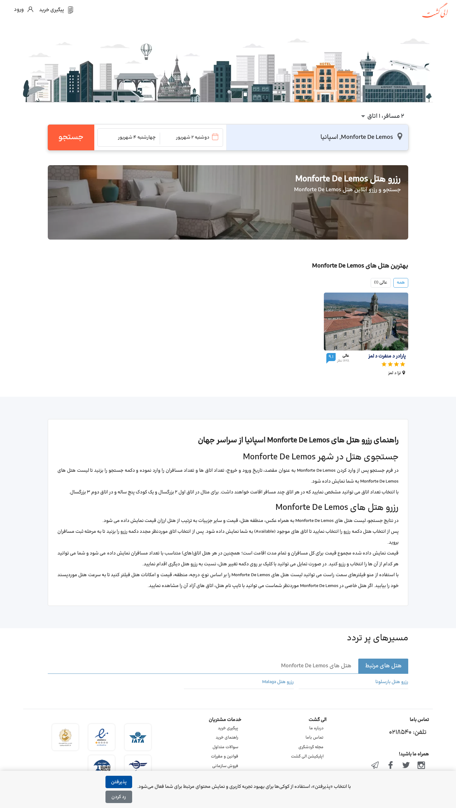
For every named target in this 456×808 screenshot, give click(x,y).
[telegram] (375, 765)
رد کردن (118, 797)
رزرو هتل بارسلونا (391, 682)
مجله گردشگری (311, 747)
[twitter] (406, 765)
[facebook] (390, 765)
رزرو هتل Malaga (277, 682)
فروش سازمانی (225, 766)
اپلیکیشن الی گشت (307, 756)
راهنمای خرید (227, 738)
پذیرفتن (119, 782)
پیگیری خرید (228, 728)
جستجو (70, 137)
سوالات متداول (225, 747)
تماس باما (315, 738)
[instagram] (421, 765)
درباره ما (316, 728)
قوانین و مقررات (224, 756)
